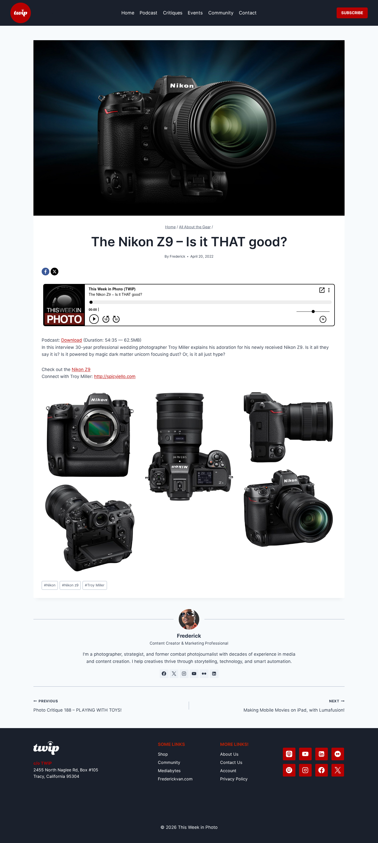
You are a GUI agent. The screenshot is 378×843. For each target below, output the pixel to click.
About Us (229, 754)
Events (195, 12)
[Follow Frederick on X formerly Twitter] (174, 673)
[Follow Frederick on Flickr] (204, 673)
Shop (163, 754)
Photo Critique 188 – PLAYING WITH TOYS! (77, 706)
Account (228, 770)
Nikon (50, 585)
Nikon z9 (70, 585)
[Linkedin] (321, 754)
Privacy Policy (234, 778)
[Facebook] (45, 271)
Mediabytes (169, 770)
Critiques (172, 12)
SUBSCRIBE (352, 12)
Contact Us (231, 762)
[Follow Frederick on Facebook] (164, 673)
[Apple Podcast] (289, 754)
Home (127, 12)
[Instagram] (305, 770)
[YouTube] (305, 754)
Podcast (148, 12)
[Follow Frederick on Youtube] (194, 673)
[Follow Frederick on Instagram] (184, 673)
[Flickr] (337, 754)
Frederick (177, 256)
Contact (248, 12)
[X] (54, 271)
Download (71, 340)
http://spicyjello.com (115, 376)
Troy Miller (94, 585)
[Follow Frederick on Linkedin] (214, 673)
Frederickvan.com (175, 778)
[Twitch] (289, 770)
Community (220, 12)
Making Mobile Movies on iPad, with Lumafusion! (294, 706)
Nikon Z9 (81, 369)
